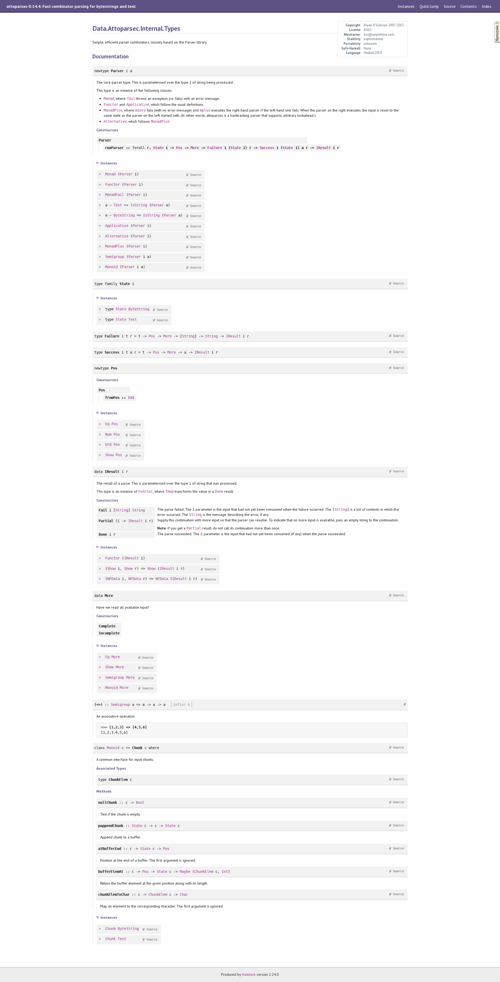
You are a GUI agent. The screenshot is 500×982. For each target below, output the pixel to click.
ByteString (124, 215)
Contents (468, 6)
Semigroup (114, 257)
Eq (107, 424)
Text (118, 205)
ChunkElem (203, 871)
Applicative (137, 104)
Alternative (115, 121)
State (158, 148)
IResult (323, 148)
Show (109, 455)
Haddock (248, 974)
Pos (179, 148)
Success (267, 148)
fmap (169, 491)
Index (486, 6)
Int (131, 398)
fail (131, 98)
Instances (406, 6)
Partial (193, 528)
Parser (126, 174)
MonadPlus (113, 110)
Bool (140, 802)
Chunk (110, 929)
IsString (138, 205)
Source (449, 6)
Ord (108, 444)
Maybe (185, 871)
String (188, 336)
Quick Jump (429, 6)
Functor (111, 104)
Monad (109, 98)
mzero (140, 110)
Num (108, 434)
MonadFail (114, 195)
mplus (205, 110)
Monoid (111, 267)
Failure (214, 148)
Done (219, 491)
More (195, 148)
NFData (113, 579)
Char (184, 894)
